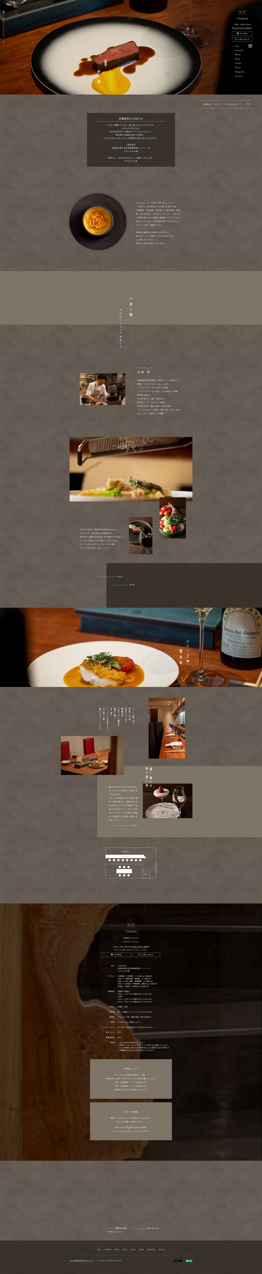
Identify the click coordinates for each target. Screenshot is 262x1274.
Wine (237, 59)
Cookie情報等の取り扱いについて (82, 1260)
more (248, 103)
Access (238, 76)
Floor (238, 67)
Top (237, 46)
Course (119, 576)
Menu (238, 54)
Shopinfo (239, 72)
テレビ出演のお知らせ (230, 104)
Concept (239, 50)
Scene (238, 63)
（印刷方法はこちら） (114, 1232)
